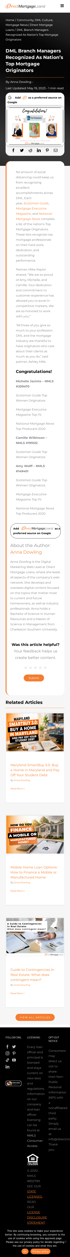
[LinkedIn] (39, 150)
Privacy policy (40, 1251)
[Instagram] (7, 1053)
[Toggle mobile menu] (62, 6)
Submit (34, 678)
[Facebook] (13, 150)
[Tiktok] (7, 1060)
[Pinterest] (47, 150)
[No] (65, 1241)
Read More (16, 788)
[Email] (55, 150)
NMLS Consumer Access (35, 1141)
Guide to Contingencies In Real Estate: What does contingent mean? (32, 975)
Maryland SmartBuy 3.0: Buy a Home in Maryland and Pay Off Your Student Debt (35, 770)
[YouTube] (14, 1060)
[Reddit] (30, 150)
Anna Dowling (20, 82)
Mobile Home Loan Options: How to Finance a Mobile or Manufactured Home (33, 872)
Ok (25, 1251)
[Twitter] (22, 150)
